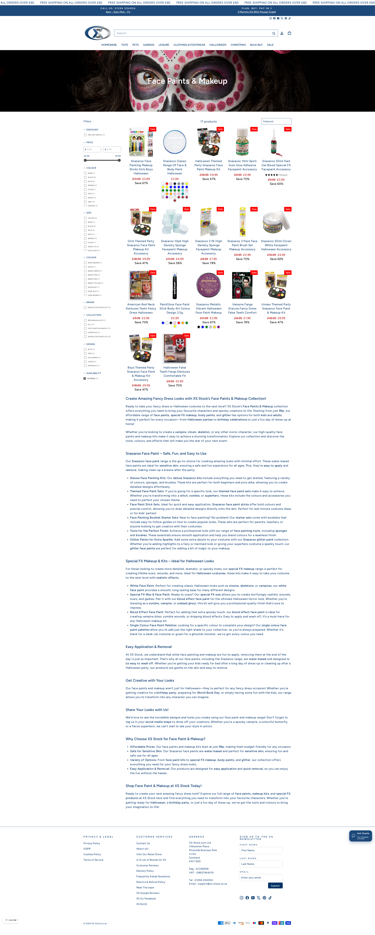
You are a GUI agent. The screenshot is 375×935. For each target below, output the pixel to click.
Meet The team (145, 887)
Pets (135, 44)
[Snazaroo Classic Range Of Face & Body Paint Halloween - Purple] (167, 197)
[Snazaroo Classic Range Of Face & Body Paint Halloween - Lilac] (163, 197)
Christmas (238, 44)
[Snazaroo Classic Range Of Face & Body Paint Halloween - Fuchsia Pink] (178, 193)
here (159, 798)
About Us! (142, 848)
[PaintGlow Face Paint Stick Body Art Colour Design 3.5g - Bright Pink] (174, 322)
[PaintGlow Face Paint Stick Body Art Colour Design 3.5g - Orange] (182, 322)
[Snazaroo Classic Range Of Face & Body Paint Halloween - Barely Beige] (170, 197)
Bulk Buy (256, 44)
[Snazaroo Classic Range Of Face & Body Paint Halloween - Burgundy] (186, 193)
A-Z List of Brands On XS (151, 859)
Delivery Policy (145, 870)
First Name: (249, 845)
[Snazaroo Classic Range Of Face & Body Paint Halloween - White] (163, 183)
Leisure (164, 44)
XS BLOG (141, 904)
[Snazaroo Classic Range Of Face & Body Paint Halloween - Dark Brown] (174, 200)
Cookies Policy (92, 854)
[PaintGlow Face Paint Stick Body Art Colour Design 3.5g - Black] (170, 322)
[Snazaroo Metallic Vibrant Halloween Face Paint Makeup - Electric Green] (206, 327)
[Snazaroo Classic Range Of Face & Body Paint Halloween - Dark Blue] (170, 187)
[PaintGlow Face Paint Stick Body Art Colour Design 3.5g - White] (167, 322)
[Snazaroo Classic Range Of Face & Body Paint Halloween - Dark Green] (174, 190)
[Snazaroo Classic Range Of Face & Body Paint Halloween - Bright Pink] (170, 183)
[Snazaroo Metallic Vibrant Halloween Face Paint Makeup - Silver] (210, 327)
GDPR (87, 848)
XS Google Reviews (148, 892)
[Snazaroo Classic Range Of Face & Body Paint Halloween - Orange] (170, 193)
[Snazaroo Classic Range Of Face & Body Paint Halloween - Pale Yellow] (163, 187)
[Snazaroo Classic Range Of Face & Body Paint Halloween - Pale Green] (163, 190)
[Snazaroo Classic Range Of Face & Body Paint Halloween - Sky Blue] (178, 187)
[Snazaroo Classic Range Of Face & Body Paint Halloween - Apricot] (163, 193)
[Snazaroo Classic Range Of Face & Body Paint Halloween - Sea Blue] (186, 187)
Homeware (109, 44)
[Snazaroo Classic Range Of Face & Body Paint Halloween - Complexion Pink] (186, 190)
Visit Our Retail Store (149, 854)
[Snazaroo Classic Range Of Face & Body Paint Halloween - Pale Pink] (174, 193)
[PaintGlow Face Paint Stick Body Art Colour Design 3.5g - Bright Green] (186, 322)
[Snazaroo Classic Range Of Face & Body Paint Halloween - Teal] (182, 193)
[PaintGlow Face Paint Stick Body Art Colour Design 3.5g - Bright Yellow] (174, 326)
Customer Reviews (147, 865)
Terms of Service (93, 859)
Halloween (217, 44)
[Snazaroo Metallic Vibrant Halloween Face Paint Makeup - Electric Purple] (218, 327)
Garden (148, 44)
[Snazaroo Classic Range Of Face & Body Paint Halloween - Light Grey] (178, 183)
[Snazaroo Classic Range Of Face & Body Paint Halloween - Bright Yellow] (186, 183)
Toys (124, 44)
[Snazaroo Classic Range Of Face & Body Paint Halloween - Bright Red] (167, 183)
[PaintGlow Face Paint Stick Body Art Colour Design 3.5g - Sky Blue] (163, 322)
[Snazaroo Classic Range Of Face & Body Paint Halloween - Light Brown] (186, 197)
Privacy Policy (91, 843)
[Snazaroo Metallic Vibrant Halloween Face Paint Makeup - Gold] (214, 327)
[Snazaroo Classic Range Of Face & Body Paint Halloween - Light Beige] (174, 197)
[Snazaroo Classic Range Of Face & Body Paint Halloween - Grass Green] (178, 190)
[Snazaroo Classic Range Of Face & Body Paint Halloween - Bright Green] (170, 190)
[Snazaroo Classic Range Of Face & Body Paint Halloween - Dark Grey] (182, 183)
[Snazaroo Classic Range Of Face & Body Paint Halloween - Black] (174, 183)
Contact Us (143, 843)
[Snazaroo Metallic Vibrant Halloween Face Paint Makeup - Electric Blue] (202, 327)
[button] (276, 175)
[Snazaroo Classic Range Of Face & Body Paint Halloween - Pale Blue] (182, 187)
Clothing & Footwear (189, 44)
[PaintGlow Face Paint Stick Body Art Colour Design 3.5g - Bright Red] (178, 322)
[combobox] (196, 33)
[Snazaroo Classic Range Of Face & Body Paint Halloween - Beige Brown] (178, 197)
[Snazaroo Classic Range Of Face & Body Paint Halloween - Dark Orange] (167, 193)
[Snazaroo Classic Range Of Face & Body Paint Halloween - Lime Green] (167, 190)
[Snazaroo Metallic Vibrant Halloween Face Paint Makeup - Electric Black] (198, 327)
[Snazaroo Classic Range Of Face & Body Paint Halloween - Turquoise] (182, 190)
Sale (270, 44)
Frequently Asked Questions (153, 876)
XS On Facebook (146, 898)
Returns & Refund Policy (150, 881)
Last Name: (249, 858)
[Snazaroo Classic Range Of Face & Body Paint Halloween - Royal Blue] (174, 187)
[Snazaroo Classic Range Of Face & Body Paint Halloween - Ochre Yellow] (167, 187)
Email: (245, 872)
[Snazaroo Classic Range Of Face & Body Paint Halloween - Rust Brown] (182, 197)
